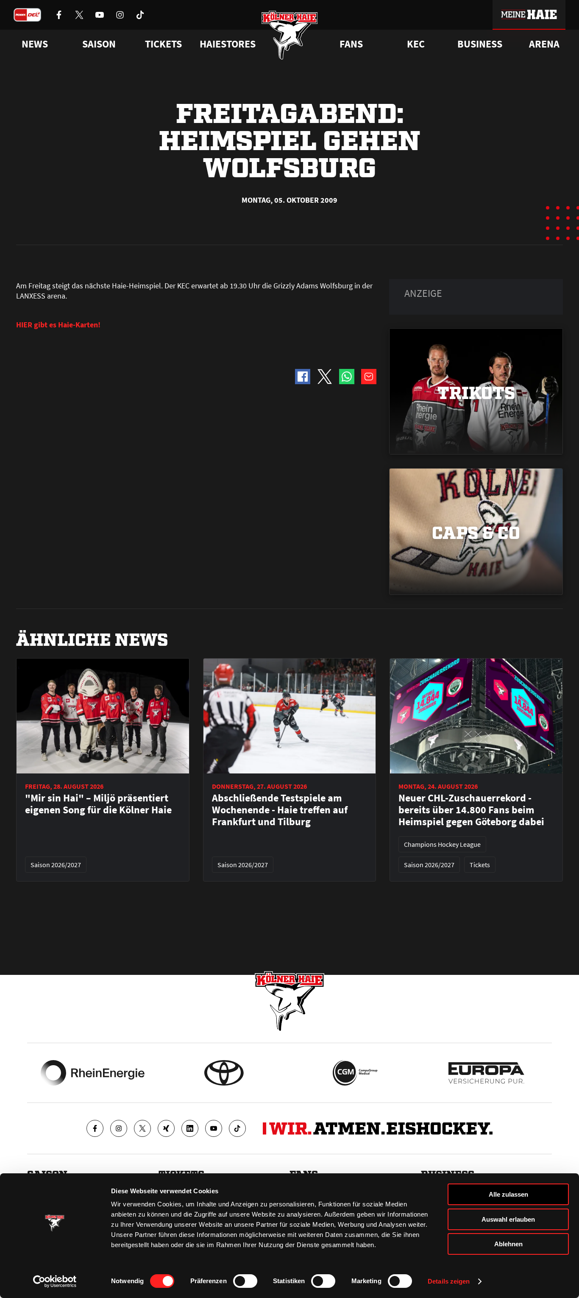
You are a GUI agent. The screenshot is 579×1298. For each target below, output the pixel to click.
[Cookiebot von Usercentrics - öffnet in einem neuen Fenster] (55, 1281)
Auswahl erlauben (508, 1219)
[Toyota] (224, 1073)
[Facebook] (94, 1128)
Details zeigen (449, 1281)
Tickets (163, 44)
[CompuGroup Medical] (355, 1073)
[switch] (245, 1281)
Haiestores (228, 44)
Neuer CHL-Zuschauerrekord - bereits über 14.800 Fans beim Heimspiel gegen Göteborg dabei (471, 810)
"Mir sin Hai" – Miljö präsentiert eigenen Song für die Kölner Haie (98, 804)
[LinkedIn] (189, 1128)
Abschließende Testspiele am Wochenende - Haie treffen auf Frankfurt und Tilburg (280, 810)
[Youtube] (213, 1128)
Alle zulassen (508, 1194)
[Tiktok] (237, 1128)
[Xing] (166, 1128)
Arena (544, 44)
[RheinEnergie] (93, 1073)
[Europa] (486, 1073)
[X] (142, 1128)
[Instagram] (118, 1128)
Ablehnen (508, 1244)
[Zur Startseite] (290, 35)
